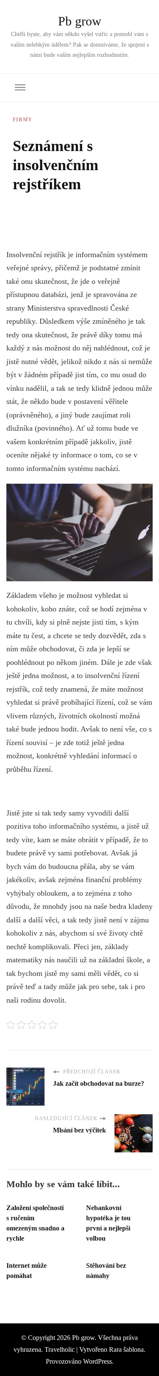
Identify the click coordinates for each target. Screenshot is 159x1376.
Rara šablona (126, 1349)
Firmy (22, 120)
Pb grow (79, 21)
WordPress (97, 1361)
